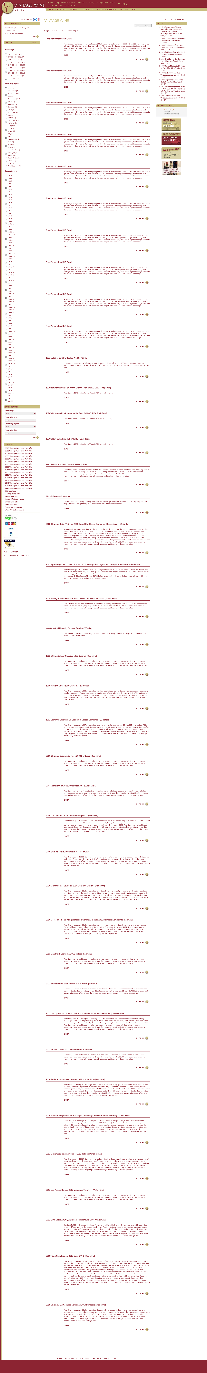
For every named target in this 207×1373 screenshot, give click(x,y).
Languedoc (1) (14, 139)
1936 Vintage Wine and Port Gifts (18, 486)
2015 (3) (11, 377)
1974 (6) (11, 272)
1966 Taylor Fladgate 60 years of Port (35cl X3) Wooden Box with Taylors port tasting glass (173, 89)
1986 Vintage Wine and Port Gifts (18, 467)
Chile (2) (11, 109)
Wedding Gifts (11, 504)
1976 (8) (11, 275)
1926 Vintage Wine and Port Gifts (18, 488)
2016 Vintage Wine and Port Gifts (18, 448)
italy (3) (11, 133)
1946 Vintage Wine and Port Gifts (18, 483)
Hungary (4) (12, 125)
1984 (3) (11, 296)
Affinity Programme (101, 1358)
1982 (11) (11, 291)
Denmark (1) (13, 112)
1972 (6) (11, 267)
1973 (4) (11, 269)
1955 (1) (11, 229)
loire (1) (11, 142)
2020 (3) (11, 390)
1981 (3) (11, 288)
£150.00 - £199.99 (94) (16, 65)
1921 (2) (11, 192)
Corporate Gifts (61, 2)
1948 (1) (11, 216)
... (60, 31)
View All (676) (73, 31)
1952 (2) (11, 224)
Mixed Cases (130, 9)
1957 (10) (11, 234)
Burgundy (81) (13, 104)
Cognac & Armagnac (107, 9)
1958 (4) (11, 237)
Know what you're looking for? (17, 27)
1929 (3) (11, 200)
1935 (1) (11, 208)
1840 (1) (11, 175)
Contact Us (52, 5)
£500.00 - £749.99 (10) (16, 73)
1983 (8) (11, 293)
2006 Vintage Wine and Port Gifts (18, 456)
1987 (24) (11, 304)
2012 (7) (11, 369)
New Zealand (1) (14, 150)
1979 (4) (11, 283)
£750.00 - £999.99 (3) (16, 75)
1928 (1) (11, 197)
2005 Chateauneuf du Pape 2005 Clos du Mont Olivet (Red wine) (173, 47)
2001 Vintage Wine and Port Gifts (18, 461)
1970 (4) (11, 261)
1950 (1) (11, 221)
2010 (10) (11, 363)
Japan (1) (11, 136)
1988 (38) (11, 307)
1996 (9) (11, 326)
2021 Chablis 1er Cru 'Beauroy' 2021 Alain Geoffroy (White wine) (173, 61)
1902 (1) (11, 186)
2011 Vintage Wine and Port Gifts (18, 451)
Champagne (72, 9)
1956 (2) (11, 232)
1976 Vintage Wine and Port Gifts (18, 469)
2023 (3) (11, 398)
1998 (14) (11, 331)
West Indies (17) (14, 166)
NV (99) (11, 401)
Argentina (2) (13, 91)
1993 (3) (11, 320)
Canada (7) (12, 107)
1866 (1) (11, 178)
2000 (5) (11, 336)
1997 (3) (11, 328)
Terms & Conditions (73, 1358)
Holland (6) (12, 123)
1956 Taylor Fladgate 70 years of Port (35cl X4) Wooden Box (173, 67)
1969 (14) (11, 259)
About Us (63, 5)
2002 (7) (11, 342)
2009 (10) (11, 361)
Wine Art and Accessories (15, 510)
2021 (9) (11, 393)
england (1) (12, 115)
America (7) (12, 88)
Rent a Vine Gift (11, 496)
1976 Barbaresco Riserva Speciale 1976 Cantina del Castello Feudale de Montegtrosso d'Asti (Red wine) (171, 31)
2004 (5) (11, 347)
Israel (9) (11, 131)
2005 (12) (11, 350)
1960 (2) (11, 242)
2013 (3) (11, 371)
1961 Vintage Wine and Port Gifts (18, 475)
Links (114, 1358)
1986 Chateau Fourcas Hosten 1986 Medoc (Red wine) (173, 39)
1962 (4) (11, 248)
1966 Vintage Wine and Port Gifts (18, 472)
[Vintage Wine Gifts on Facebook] (34, 19)
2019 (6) (11, 387)
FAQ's (72, 5)
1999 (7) (11, 334)
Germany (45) (13, 120)
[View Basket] (122, 4)
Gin (121, 9)
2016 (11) (11, 379)
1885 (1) (11, 181)
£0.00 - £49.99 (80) (15, 54)
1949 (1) (11, 218)
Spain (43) (12, 160)
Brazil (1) (11, 101)
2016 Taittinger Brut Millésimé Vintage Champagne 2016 (173, 53)
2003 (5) (11, 344)
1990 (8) (11, 312)
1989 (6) (11, 310)
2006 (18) (11, 353)
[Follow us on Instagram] (39, 19)
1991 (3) (11, 315)
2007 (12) (11, 355)
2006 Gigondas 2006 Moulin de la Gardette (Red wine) (172, 81)
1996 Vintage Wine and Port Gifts (18, 464)
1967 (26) (11, 253)
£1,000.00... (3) (13, 78)
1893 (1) (11, 183)
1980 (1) (11, 285)
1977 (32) (11, 277)
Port (83, 9)
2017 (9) (11, 382)
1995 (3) (11, 323)
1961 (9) (11, 245)
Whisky (91, 9)
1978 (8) (11, 280)
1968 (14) (11, 256)
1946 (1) (11, 210)
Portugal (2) (12, 152)
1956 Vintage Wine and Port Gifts (18, 478)
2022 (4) (11, 395)
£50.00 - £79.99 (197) (16, 57)
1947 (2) (11, 213)
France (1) (12, 117)
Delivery (91, 2)
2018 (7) (11, 385)
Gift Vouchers (10, 491)
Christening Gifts (11, 502)
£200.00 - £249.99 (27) (16, 67)
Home (50, 2)
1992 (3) (11, 318)
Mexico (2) (12, 147)
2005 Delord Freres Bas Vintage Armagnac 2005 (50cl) (173, 97)
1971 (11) (11, 264)
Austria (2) (12, 96)
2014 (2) (11, 374)
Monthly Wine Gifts (12, 494)
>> (65, 31)
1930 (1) (11, 202)
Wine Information (78, 2)
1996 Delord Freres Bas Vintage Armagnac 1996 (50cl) (173, 74)
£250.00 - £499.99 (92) (16, 70)
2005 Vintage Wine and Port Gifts (18, 459)
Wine (62, 9)
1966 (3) (11, 251)
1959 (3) (11, 240)
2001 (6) (11, 339)
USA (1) (11, 163)
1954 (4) (11, 226)
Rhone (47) (12, 155)
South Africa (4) (14, 158)
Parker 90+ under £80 (13, 507)
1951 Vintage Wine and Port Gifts (18, 480)
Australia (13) (13, 93)
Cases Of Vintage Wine (14, 499)
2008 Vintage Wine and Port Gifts (18, 453)
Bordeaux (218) (14, 99)
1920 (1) (11, 189)
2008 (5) (11, 358)
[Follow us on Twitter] (36, 19)
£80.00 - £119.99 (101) (16, 59)
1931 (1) (11, 205)
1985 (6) (11, 299)
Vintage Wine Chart (105, 2)
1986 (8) (11, 302)
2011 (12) (11, 366)
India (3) (11, 128)
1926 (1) (11, 194)
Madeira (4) (12, 144)
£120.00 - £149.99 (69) (16, 62)
